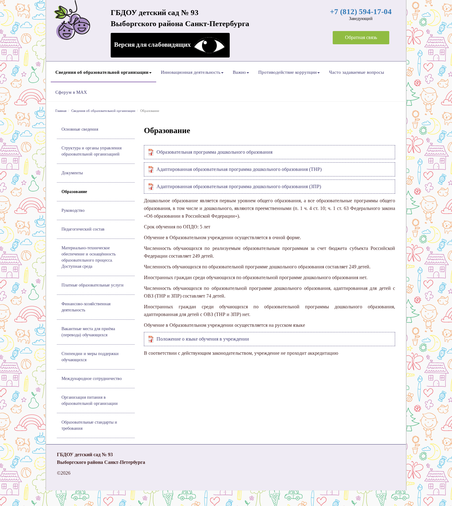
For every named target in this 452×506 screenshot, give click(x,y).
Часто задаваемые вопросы (356, 72)
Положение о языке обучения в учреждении (203, 339)
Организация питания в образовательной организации (89, 400)
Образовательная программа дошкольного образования (214, 152)
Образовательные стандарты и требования (89, 425)
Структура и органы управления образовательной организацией (91, 151)
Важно (239, 72)
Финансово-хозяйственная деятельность (85, 307)
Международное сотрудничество (91, 378)
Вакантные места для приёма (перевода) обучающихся (88, 331)
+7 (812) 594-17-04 (361, 11)
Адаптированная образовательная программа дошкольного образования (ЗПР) (239, 186)
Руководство (73, 210)
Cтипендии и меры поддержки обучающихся (90, 356)
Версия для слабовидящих (153, 44)
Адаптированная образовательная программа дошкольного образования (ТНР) (240, 169)
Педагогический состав (83, 229)
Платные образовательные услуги (92, 285)
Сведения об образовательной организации (102, 72)
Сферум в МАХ (71, 92)
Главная (60, 111)
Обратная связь (361, 37)
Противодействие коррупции (287, 72)
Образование (74, 191)
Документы (72, 173)
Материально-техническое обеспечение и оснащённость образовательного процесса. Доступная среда (88, 257)
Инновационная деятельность (190, 72)
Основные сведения (79, 129)
